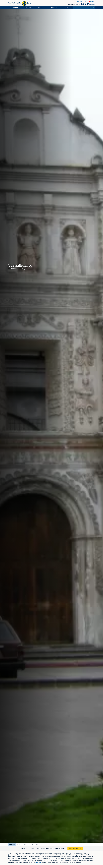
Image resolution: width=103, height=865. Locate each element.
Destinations (14, 7)
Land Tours (26, 844)
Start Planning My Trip (75, 848)
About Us (40, 7)
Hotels (32, 844)
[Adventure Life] (19, 2)
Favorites (92, 1)
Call (60, 848)
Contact (67, 7)
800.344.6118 (87, 3)
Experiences (27, 7)
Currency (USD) (78, 1)
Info (37, 844)
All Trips (19, 844)
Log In (85, 1)
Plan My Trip (53, 7)
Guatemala (12, 844)
